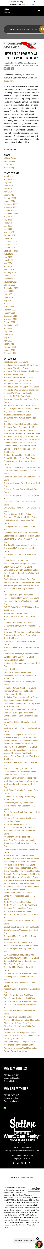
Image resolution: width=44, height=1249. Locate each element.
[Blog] (30, 1163)
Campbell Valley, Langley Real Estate (20, 446)
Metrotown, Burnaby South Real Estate (20, 750)
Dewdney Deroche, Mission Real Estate (21, 545)
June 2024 (8, 260)
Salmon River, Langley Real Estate (19, 883)
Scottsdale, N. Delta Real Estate (17, 911)
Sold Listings (9, 168)
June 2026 (8, 186)
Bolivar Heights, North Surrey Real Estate (21, 408)
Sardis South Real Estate (14, 890)
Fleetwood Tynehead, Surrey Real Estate (21, 585)
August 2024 (9, 254)
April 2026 (8, 192)
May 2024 (8, 263)
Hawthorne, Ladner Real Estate (17, 672)
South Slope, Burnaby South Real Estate (21, 927)
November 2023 (10, 282)
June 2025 (8, 223)
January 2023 (9, 313)
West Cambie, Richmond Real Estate (20, 998)
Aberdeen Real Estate (13, 374)
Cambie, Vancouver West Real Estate (20, 443)
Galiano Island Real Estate (15, 613)
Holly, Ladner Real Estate (15, 694)
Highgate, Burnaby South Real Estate (20, 688)
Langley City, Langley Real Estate (18, 713)
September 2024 (11, 251)
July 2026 (8, 183)
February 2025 (10, 235)
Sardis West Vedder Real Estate (17, 902)
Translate (30, 5)
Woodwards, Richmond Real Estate (19, 1045)
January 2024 (9, 276)
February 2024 (10, 273)
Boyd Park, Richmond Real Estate (18, 412)
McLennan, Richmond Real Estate (18, 744)
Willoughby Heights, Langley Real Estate (21, 1042)
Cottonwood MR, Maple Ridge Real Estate (22, 536)
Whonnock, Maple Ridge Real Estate (20, 1032)
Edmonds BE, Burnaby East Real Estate (21, 570)
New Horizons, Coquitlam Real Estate (20, 772)
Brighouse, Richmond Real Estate (18, 430)
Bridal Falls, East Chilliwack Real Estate (21, 424)
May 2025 (8, 226)
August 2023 (9, 291)
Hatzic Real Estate (12, 669)
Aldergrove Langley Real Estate (17, 384)
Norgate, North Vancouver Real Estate (20, 778)
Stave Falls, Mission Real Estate (18, 942)
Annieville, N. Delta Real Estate (17, 396)
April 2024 (8, 266)
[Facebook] (13, 1163)
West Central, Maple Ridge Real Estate (21, 1001)
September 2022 (11, 325)
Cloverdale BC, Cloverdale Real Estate (24, 65)
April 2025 (8, 229)
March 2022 (9, 344)
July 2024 (8, 257)
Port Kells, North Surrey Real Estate (19, 828)
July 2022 (8, 331)
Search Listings (10, 1081)
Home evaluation (11, 1098)
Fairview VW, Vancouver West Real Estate (22, 582)
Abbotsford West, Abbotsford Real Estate (21, 371)
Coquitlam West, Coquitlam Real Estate (21, 533)
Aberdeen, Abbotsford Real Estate (18, 377)
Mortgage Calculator (12, 1078)
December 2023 (10, 279)
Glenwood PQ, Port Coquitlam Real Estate (22, 632)
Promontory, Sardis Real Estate (17, 837)
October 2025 (9, 210)
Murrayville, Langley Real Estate (18, 769)
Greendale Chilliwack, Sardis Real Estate (21, 654)
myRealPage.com (26, 1177)
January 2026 (9, 201)
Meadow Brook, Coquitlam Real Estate (20, 747)
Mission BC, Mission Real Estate (18, 753)
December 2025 (10, 204)
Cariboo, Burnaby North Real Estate (19, 455)
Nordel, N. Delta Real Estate (16, 775)
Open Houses (10, 164)
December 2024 (10, 241)
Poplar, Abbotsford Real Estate (17, 824)
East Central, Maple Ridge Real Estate (20, 564)
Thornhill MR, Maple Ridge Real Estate (21, 973)
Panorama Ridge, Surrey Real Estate (20, 818)
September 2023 (11, 288)
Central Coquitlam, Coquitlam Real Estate (22, 468)
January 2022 (9, 350)
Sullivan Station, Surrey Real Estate (19, 955)
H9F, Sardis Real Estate (14, 660)
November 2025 (10, 207)
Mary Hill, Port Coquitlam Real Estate (20, 737)
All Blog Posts (10, 158)
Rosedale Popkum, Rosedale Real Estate (22, 874)
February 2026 (10, 198)
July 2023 (8, 294)
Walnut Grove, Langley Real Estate (19, 995)
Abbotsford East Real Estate (16, 362)
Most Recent (9, 176)
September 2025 (11, 214)
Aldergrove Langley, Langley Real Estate (21, 387)
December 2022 (10, 316)
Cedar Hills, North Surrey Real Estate (20, 458)
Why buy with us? (11, 1075)
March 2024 (9, 269)
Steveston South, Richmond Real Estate (21, 945)
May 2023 (8, 300)
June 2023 (8, 297)
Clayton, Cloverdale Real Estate (17, 514)
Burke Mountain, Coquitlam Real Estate (21, 436)
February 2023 (10, 310)
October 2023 (9, 285)
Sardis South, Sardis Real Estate (18, 893)
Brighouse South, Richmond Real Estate (21, 427)
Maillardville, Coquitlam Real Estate (19, 734)
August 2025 (9, 217)
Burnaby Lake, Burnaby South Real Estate (22, 440)
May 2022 (8, 338)
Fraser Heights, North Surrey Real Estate (21, 598)
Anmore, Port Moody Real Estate (18, 393)
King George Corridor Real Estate (18, 700)
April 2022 (8, 341)
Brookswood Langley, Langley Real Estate (22, 433)
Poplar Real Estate (12, 821)
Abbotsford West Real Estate (16, 368)
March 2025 (9, 232)
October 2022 (9, 322)
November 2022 (10, 319)
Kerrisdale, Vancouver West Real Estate (21, 697)
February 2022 (10, 347)
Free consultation (11, 1101)
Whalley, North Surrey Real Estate (18, 1023)
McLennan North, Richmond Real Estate (21, 741)
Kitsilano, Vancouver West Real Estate (20, 710)
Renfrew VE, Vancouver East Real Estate (21, 859)
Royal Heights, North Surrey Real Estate (21, 877)
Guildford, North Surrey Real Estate (19, 657)
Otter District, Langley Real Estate (18, 803)
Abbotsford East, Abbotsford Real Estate (21, 365)
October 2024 (9, 248)
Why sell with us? (11, 1095)
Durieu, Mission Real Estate (16, 561)
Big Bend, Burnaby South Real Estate (20, 405)
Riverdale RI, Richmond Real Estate (19, 865)
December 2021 (10, 353)
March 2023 (9, 307)
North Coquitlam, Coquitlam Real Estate (21, 781)
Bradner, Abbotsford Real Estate (17, 415)
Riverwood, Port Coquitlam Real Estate (21, 868)
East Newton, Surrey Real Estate (18, 567)
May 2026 (8, 189)
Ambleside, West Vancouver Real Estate (21, 390)
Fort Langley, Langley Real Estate (18, 595)
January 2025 (9, 238)
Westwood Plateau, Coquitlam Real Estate (22, 1020)
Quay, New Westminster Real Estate (19, 840)
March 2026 (9, 195)
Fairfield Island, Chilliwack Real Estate (20, 579)
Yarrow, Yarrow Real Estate (15, 1051)
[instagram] (22, 1163)
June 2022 (8, 335)
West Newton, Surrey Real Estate (18, 1017)
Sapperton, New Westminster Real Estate (21, 887)
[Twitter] (18, 1163)
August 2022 (9, 328)
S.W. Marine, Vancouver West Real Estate (22, 880)
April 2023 (8, 304)
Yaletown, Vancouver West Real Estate (20, 1048)
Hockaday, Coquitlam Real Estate (18, 691)
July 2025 (8, 220)
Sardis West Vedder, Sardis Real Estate (21, 905)
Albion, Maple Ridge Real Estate (18, 381)
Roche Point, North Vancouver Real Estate (22, 871)
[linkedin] (26, 1163)
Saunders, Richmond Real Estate (18, 908)
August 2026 (9, 179)
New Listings (9, 161)
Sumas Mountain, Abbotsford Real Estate (21, 958)
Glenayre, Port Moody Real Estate (18, 623)
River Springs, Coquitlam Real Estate (20, 862)
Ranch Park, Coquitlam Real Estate (19, 855)
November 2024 (10, 245)
